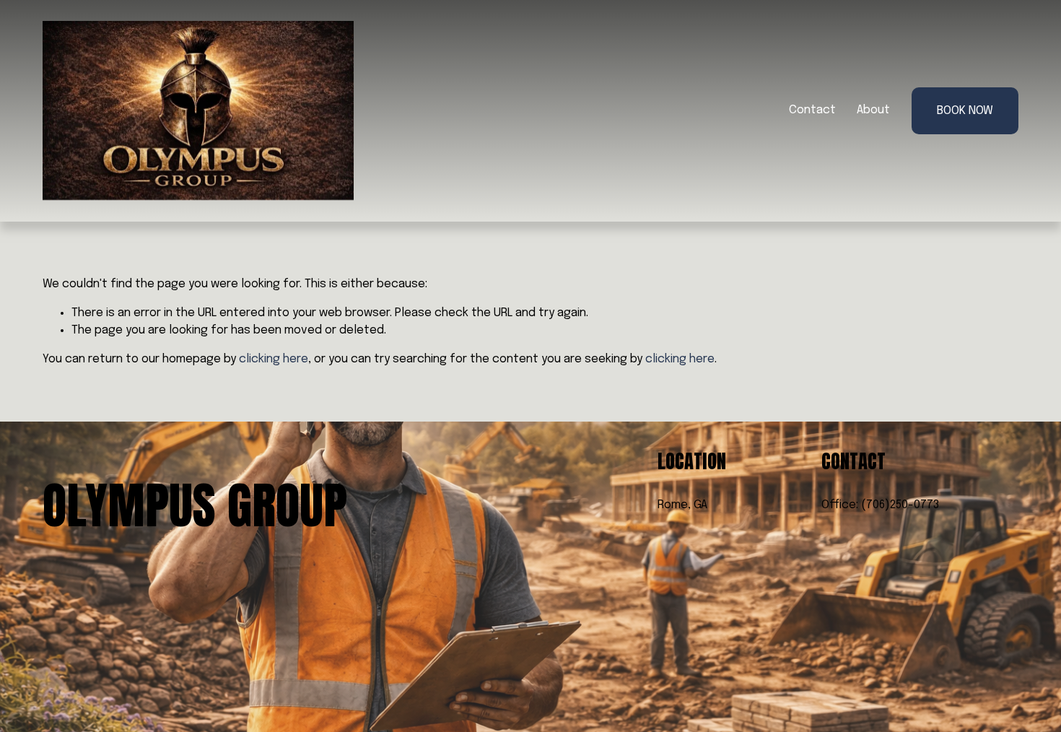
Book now (965, 111)
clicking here (273, 359)
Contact (812, 110)
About (873, 110)
